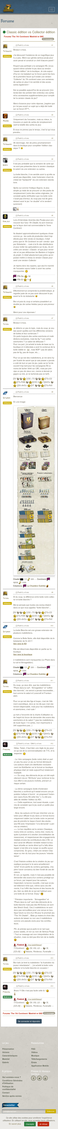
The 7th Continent (20, 36)
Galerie (5, 1062)
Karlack (6, 222)
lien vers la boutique (22, 654)
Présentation (8, 1048)
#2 (52, 115)
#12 (52, 743)
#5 (52, 215)
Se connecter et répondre (29, 1021)
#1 (52, 45)
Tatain (5, 324)
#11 (52, 680)
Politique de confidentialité (9, 1088)
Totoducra (7, 51)
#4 (52, 159)
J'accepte (30, 1124)
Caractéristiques (9, 1055)
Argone (6, 121)
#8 (52, 392)
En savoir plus (15, 1123)
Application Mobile (40, 1065)
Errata (34, 1062)
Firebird (6, 750)
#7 (52, 318)
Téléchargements (39, 1059)
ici (28, 349)
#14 (52, 986)
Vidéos (34, 1052)
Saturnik (6, 398)
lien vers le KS (19, 643)
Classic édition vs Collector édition (30, 31)
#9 (52, 592)
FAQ (33, 1048)
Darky (5, 165)
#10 (52, 625)
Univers (5, 1052)
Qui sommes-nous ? (11, 1077)
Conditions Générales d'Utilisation (12, 1081)
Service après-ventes (12, 1096)
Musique (35, 1055)
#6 (52, 286)
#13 (52, 958)
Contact (6, 1092)
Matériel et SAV (37, 36)
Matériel (6, 1059)
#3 (52, 138)
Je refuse (43, 1124)
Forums (7, 36)
